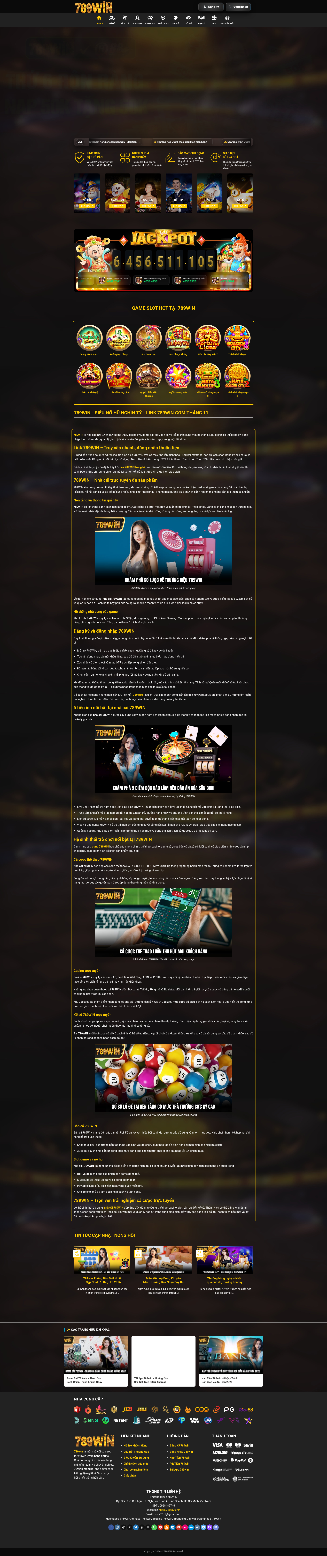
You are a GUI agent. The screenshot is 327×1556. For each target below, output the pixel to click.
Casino (137, 23)
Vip (214, 23)
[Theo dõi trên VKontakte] (197, 1527)
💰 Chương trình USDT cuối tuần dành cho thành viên (103, 141)
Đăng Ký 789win (179, 1445)
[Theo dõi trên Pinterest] (160, 1527)
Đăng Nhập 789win (181, 1451)
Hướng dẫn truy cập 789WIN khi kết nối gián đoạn (179, 141)
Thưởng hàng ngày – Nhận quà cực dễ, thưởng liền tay (225, 1280)
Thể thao (163, 23)
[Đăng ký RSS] (166, 1527)
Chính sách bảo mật (136, 1463)
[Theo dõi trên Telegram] (203, 1527)
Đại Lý (201, 23)
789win (99, 23)
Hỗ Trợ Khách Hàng (135, 1445)
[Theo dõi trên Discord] (216, 1527)
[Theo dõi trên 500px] (191, 1527)
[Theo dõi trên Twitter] (136, 1527)
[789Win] (94, 6)
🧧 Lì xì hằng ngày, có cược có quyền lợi (248, 141)
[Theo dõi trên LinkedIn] (173, 1527)
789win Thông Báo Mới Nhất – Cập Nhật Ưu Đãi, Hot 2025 (102, 1280)
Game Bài (150, 23)
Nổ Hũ (112, 23)
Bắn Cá (125, 23)
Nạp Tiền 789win (180, 1457)
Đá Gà (176, 23)
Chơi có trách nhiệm (136, 1469)
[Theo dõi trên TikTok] (123, 1527)
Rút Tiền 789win (179, 1463)
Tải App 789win (179, 1469)
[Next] (253, 1274)
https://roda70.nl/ (169, 1509)
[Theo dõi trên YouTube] (179, 1527)
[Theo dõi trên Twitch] (209, 1527)
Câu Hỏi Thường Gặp (136, 1451)
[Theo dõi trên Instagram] (117, 1527)
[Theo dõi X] (130, 1527)
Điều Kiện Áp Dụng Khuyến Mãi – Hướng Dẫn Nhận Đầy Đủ (163, 1280)
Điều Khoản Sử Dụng (136, 1457)
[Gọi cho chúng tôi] (154, 1527)
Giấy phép (130, 1475)
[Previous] (73, 1274)
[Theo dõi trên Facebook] (111, 1527)
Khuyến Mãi (227, 23)
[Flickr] (185, 1527)
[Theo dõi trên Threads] (142, 1527)
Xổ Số (188, 23)
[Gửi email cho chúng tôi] (148, 1527)
